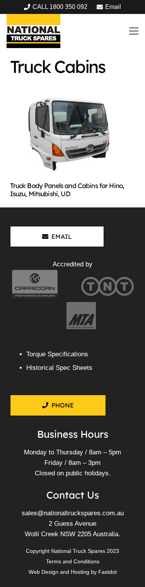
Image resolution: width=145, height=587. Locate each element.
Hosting (80, 572)
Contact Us (72, 495)
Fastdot (107, 572)
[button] (134, 31)
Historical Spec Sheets (59, 367)
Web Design (43, 572)
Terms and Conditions (72, 561)
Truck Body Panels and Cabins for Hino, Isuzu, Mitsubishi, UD (67, 189)
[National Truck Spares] (33, 31)
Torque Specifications (57, 354)
